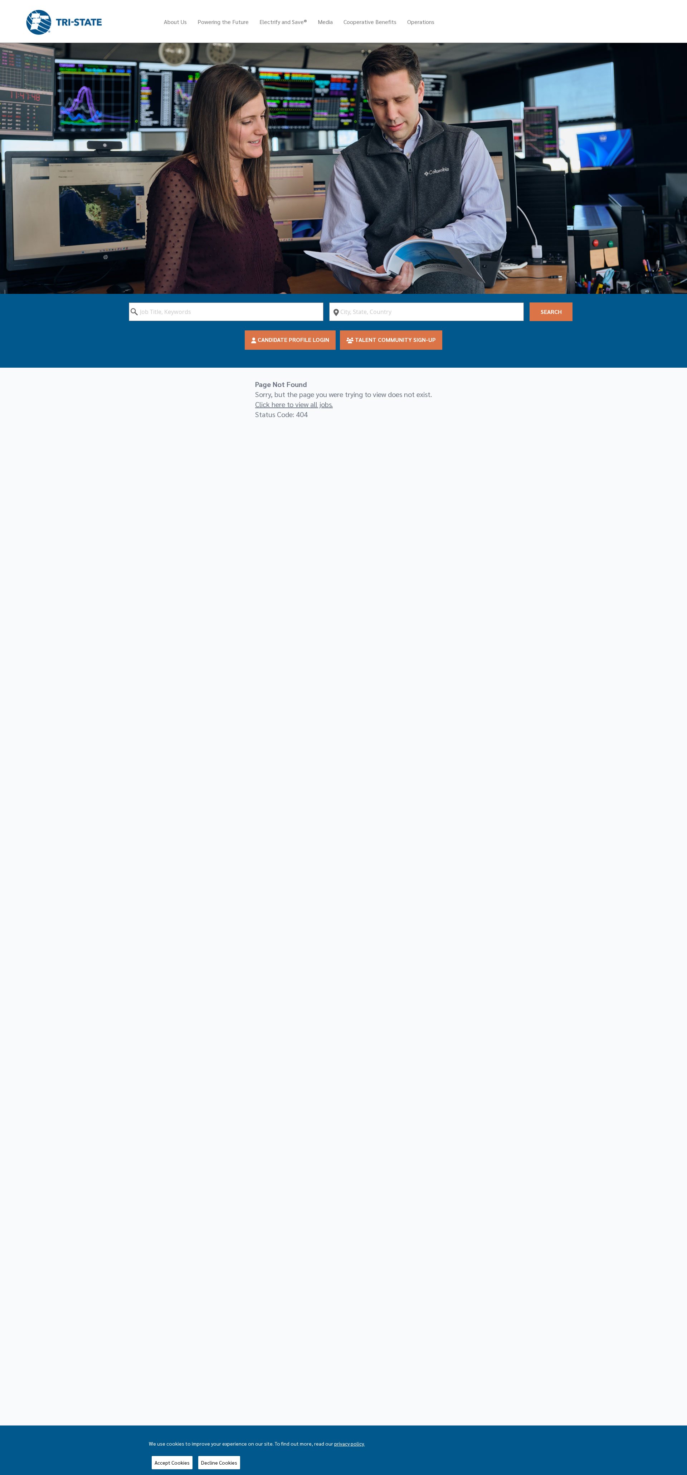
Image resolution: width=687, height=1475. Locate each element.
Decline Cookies (219, 1462)
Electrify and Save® (283, 21)
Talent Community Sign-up (395, 339)
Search (551, 311)
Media (325, 21)
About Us (175, 21)
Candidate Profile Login (292, 339)
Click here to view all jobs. (294, 404)
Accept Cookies (172, 1462)
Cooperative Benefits (370, 21)
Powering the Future (223, 21)
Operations (420, 21)
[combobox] (226, 311)
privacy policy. (349, 1443)
